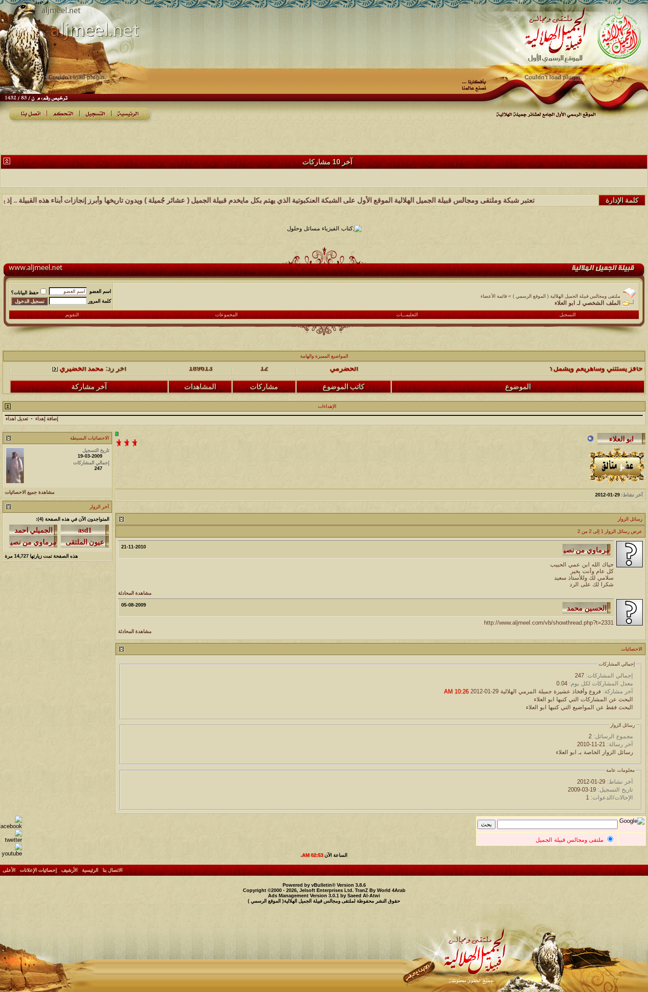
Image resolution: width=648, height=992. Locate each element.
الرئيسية (90, 870)
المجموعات (226, 314)
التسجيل (567, 314)
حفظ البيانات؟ (25, 292)
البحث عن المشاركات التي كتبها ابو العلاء (583, 699)
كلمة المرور (99, 301)
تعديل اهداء (17, 418)
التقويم (72, 314)
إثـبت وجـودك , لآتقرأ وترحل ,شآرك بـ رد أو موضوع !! (567, 389)
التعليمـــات (407, 314)
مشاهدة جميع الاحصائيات (30, 492)
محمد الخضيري (82, 389)
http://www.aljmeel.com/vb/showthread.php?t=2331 (549, 622)
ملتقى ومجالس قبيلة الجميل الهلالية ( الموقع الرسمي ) (566, 296)
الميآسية (343, 389)
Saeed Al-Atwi (363, 895)
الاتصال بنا (113, 870)
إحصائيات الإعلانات (38, 870)
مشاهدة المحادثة (135, 593)
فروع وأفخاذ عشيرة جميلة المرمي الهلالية (550, 691)
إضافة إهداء (46, 418)
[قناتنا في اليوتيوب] (11, 853)
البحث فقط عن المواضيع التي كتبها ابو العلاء (579, 707)
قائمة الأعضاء (493, 296)
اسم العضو (100, 291)
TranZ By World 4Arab (380, 890)
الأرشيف (69, 870)
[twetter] (11, 840)
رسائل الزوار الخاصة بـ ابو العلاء (594, 752)
